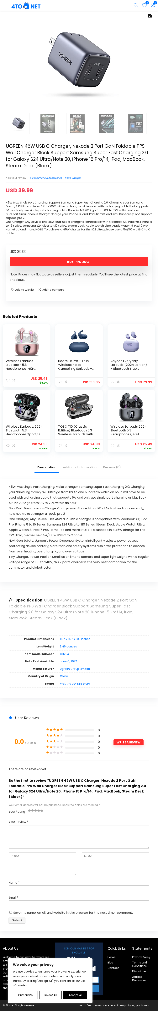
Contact (113, 968)
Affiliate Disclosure (139, 978)
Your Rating (17, 812)
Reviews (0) (112, 467)
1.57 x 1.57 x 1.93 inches (75, 639)
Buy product (79, 261)
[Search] (135, 5)
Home (112, 957)
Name (14, 883)
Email (13, 898)
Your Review (18, 822)
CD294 (64, 654)
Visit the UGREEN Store (75, 684)
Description (46, 467)
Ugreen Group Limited (75, 669)
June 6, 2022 (68, 661)
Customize (25, 995)
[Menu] (4, 5)
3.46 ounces (68, 646)
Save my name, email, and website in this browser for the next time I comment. (73, 912)
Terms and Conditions (139, 964)
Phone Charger (72, 177)
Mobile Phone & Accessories (46, 177)
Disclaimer (139, 971)
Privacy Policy (141, 957)
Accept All (75, 995)
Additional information (80, 467)
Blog (110, 962)
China (64, 676)
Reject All (51, 995)
